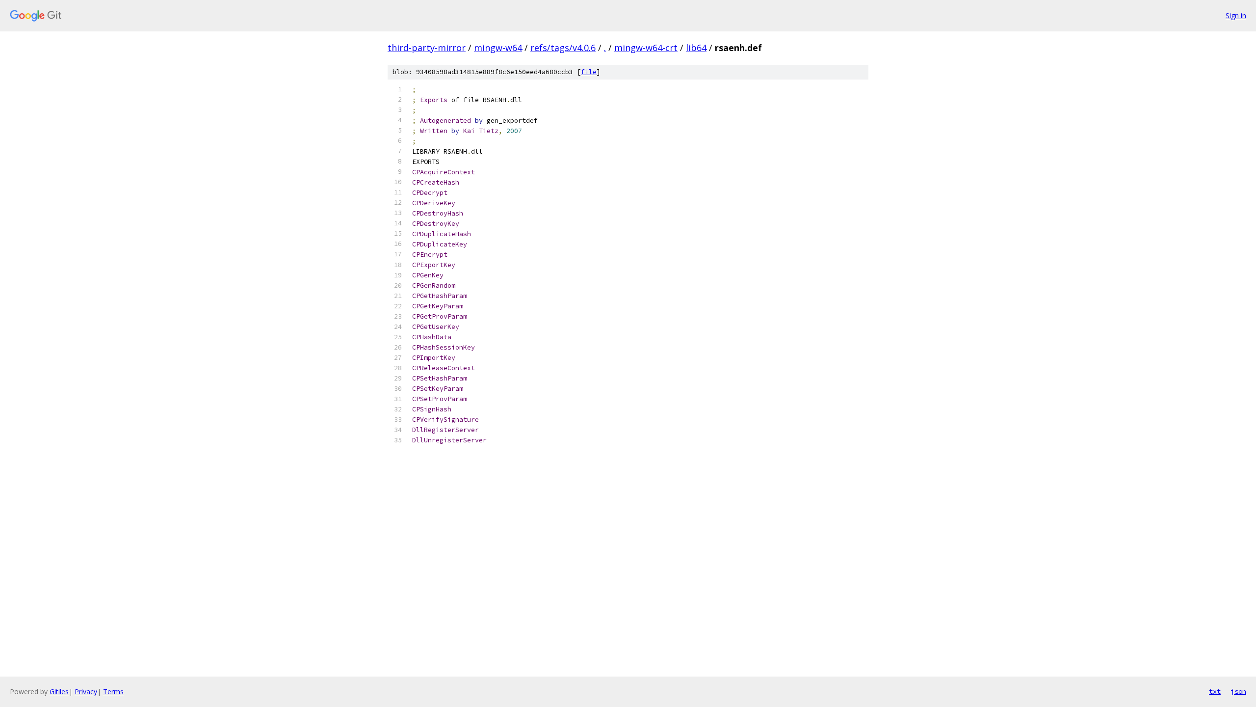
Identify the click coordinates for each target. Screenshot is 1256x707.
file (589, 72)
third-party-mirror (427, 48)
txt (1215, 691)
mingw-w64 (498, 48)
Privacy (86, 691)
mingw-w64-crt (646, 48)
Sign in (1236, 15)
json (1238, 691)
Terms (113, 691)
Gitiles (59, 691)
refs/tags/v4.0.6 (563, 48)
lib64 (696, 48)
